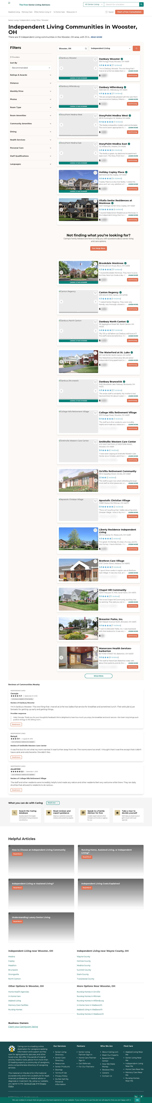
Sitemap (59, 1070)
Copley (11, 961)
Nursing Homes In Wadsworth (90, 1014)
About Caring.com (110, 1052)
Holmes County (84, 961)
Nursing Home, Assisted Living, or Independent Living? (106, 853)
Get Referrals (84, 1063)
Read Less (52, 803)
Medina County (83, 965)
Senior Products (62, 1067)
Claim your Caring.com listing (23, 1027)
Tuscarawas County (85, 979)
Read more (16, 724)
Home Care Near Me (135, 1069)
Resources (60, 1063)
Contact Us (107, 1076)
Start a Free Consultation (129, 12)
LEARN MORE (133, 71)
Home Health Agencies (18, 992)
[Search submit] (136, 48)
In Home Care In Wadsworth (89, 1005)
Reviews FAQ (108, 1070)
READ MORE (96, 37)
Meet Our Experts (110, 1055)
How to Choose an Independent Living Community (39, 852)
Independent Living (27, 20)
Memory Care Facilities (18, 1005)
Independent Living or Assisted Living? (33, 885)
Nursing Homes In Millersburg (90, 1001)
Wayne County (83, 957)
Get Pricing (132, 75)
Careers (105, 1073)
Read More (17, 854)
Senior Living (13, 20)
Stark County (83, 974)
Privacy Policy (61, 1076)
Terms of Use (29, 1084)
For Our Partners (86, 1067)
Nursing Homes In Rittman (89, 996)
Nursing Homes (15, 1010)
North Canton (14, 979)
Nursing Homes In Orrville (88, 992)
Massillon (12, 965)
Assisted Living (14, 1001)
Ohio (38, 20)
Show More (98, 676)
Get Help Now (98, 248)
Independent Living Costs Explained (100, 885)
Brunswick (13, 970)
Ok (137, 1100)
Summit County (84, 970)
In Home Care (14, 996)
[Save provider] (95, 59)
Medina (11, 957)
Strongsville (13, 974)
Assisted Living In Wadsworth (89, 1010)
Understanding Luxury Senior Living (31, 919)
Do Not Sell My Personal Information (61, 1081)
